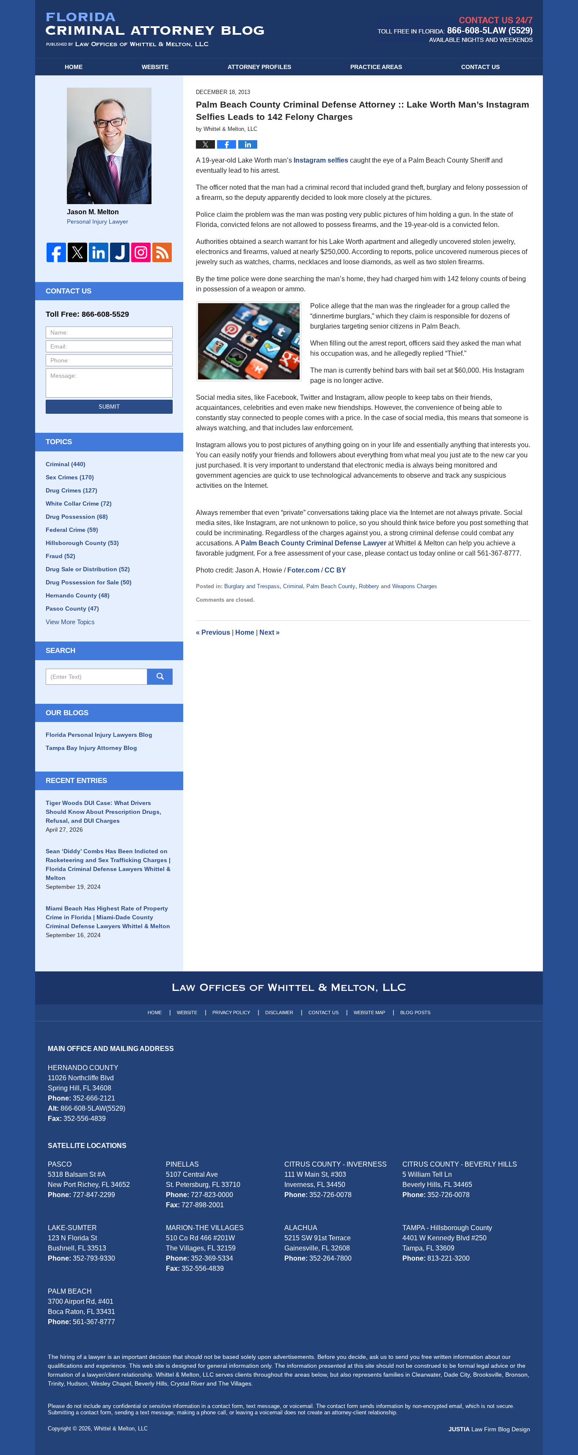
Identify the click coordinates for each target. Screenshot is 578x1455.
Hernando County (78, 595)
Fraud (60, 556)
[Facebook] (56, 252)
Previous (213, 632)
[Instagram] (140, 252)
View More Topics (70, 621)
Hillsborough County (82, 542)
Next (269, 632)
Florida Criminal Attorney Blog (155, 29)
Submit (109, 407)
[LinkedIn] (98, 252)
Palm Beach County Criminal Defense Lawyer (313, 543)
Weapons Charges (414, 586)
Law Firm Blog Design (489, 1429)
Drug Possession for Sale (89, 582)
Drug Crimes (71, 490)
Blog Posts (415, 1012)
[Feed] (162, 252)
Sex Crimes (70, 477)
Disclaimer (279, 1012)
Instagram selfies (321, 160)
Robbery (369, 586)
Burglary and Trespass (252, 586)
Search (160, 677)
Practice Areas (376, 67)
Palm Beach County (330, 586)
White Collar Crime (79, 503)
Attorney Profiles (259, 67)
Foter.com (303, 570)
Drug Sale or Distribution (88, 569)
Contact (480, 67)
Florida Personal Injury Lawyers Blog (99, 734)
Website (155, 67)
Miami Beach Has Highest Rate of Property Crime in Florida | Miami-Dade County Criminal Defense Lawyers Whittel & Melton (108, 917)
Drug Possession (77, 516)
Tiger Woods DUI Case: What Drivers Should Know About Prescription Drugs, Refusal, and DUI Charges (103, 811)
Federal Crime (72, 529)
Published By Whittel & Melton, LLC (455, 29)
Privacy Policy (231, 1012)
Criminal (293, 586)
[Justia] (119, 252)
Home (74, 67)
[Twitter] (77, 252)
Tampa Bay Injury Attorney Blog (91, 747)
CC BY (335, 570)
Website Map (369, 1012)
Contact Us (323, 1012)
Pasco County (72, 608)
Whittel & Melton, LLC (121, 1428)
